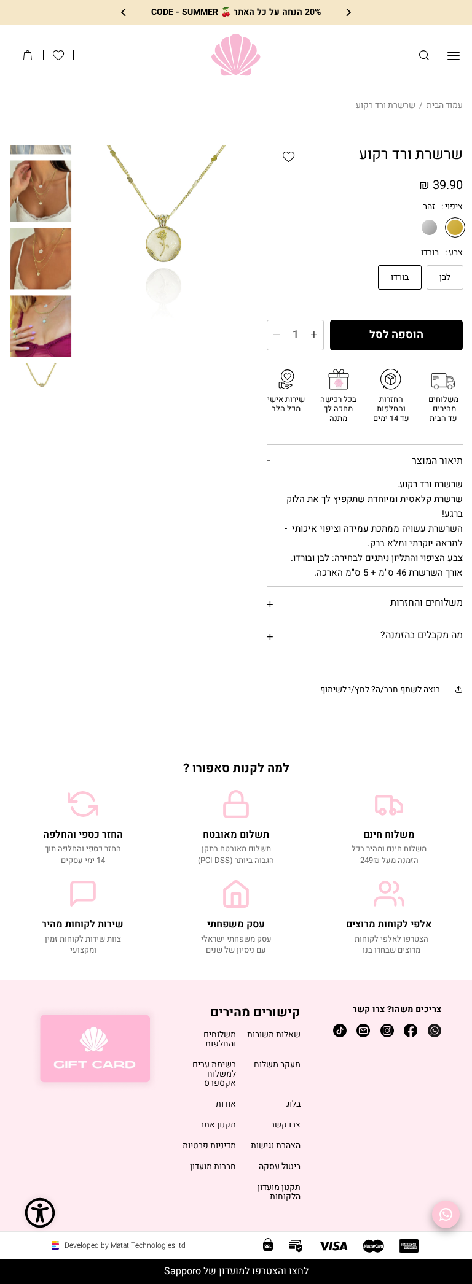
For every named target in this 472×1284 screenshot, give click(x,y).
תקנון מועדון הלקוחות (279, 1192)
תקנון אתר (218, 1125)
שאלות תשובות (274, 1035)
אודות (226, 1104)
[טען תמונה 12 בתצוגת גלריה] (41, 326)
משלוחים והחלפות (219, 1040)
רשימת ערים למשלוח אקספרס (214, 1074)
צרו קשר (285, 1125)
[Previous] (348, 13)
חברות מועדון (213, 1167)
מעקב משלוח (277, 1065)
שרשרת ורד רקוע (385, 105)
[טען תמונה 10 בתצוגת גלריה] (41, 191)
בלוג (293, 1104)
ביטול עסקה (280, 1167)
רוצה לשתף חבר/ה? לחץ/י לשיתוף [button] (380, 689)
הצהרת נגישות (276, 1146)
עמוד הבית (445, 105)
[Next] (124, 13)
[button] (424, 55)
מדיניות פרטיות (209, 1146)
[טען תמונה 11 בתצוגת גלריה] (41, 258)
